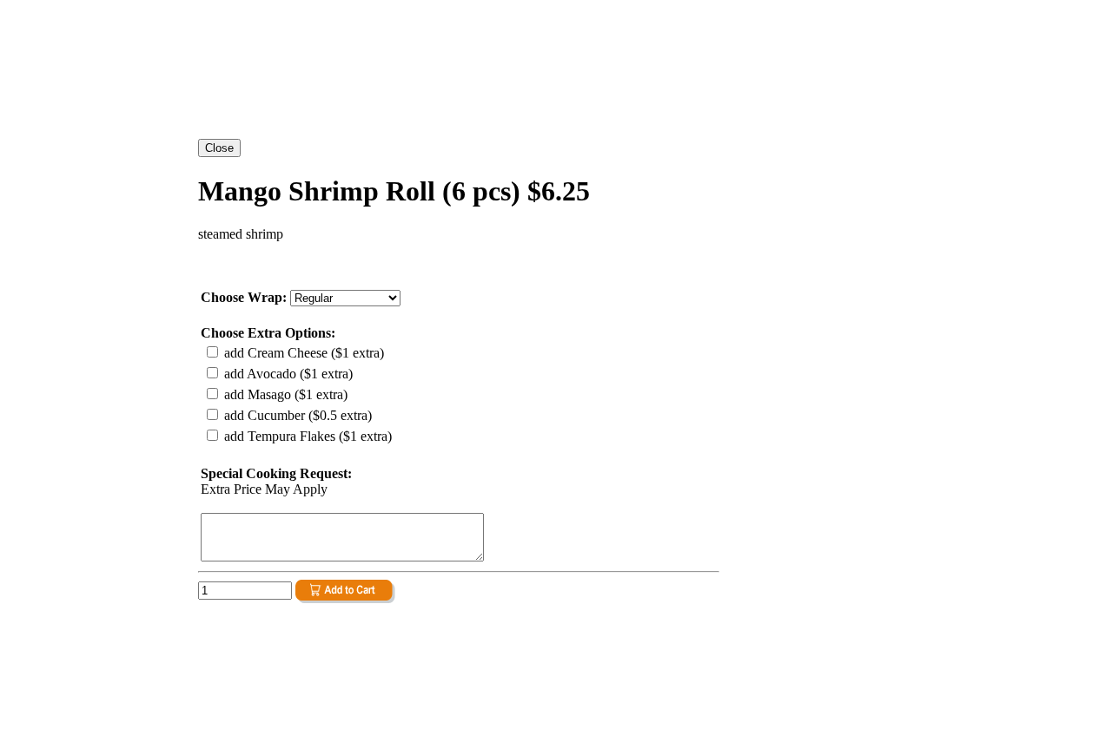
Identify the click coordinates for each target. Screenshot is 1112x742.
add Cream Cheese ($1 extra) (302, 352)
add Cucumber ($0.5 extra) (296, 415)
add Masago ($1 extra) (284, 394)
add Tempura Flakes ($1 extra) (306, 436)
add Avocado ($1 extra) (287, 373)
